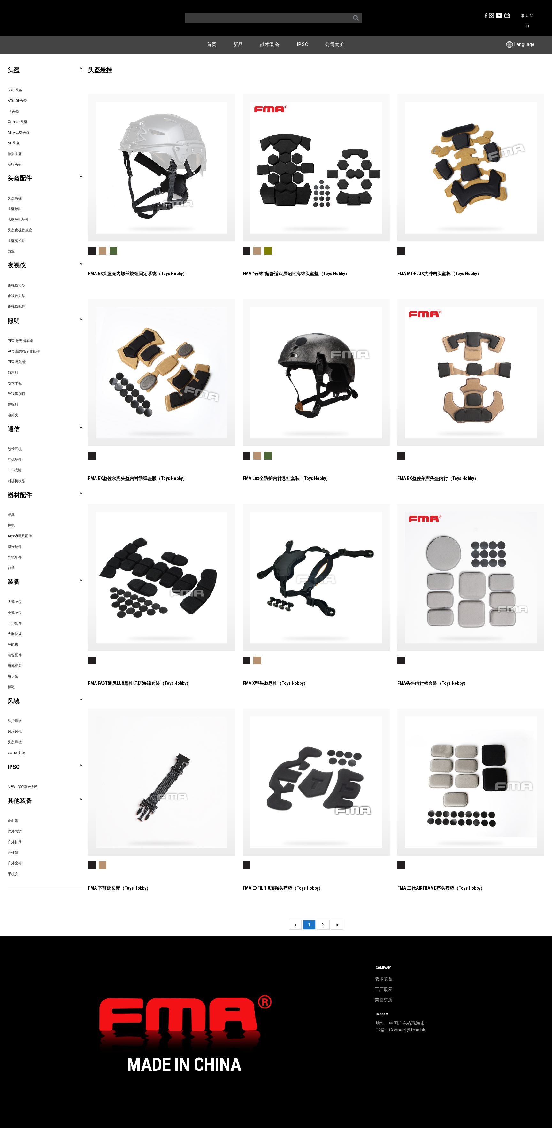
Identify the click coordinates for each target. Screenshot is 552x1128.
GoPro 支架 (16, 753)
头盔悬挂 (15, 198)
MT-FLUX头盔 (18, 132)
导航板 (13, 645)
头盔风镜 (15, 742)
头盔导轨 (15, 209)
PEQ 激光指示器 (20, 341)
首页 (212, 44)
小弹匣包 (15, 613)
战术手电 (15, 383)
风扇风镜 (15, 732)
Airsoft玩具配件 (20, 536)
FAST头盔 (15, 90)
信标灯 (13, 404)
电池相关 (15, 666)
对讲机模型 (16, 481)
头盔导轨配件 (18, 220)
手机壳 (13, 874)
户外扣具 (15, 842)
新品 (238, 44)
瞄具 (11, 515)
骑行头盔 (15, 164)
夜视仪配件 (16, 307)
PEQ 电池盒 (17, 362)
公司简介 (335, 44)
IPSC (303, 44)
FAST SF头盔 (17, 100)
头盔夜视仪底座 (20, 230)
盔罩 (11, 252)
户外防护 (15, 831)
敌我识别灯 (16, 394)
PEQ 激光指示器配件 (24, 351)
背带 (11, 568)
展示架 (13, 676)
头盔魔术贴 (16, 241)
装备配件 (15, 655)
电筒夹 (13, 415)
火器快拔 (15, 634)
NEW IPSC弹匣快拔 (22, 787)
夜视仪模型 (16, 285)
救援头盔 (15, 154)
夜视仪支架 (16, 296)
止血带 (13, 821)
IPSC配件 (15, 623)
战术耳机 (15, 449)
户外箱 (13, 853)
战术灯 (13, 372)
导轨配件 (15, 557)
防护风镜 (15, 721)
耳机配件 (15, 460)
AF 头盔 (14, 143)
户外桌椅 (15, 863)
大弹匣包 (15, 602)
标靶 (11, 687)
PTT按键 (14, 470)
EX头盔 (13, 111)
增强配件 (15, 547)
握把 (11, 525)
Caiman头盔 (17, 122)
